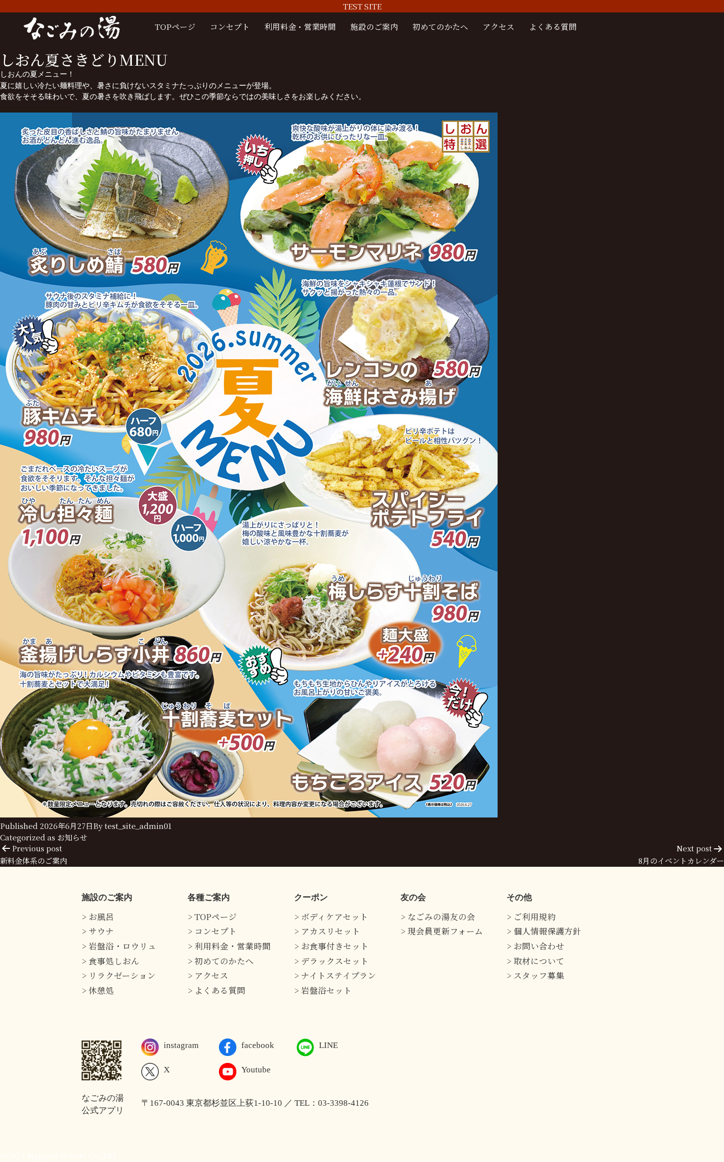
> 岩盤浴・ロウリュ (119, 946)
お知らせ (72, 837)
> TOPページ (212, 917)
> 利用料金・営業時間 (229, 946)
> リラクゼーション (119, 975)
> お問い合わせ (535, 946)
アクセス (499, 26)
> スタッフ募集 (535, 975)
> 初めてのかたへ (221, 961)
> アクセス (208, 975)
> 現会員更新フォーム (442, 931)
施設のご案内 (374, 26)
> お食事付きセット (331, 946)
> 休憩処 (98, 990)
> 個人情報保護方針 (544, 931)
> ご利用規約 (531, 917)
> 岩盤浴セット (323, 990)
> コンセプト (212, 931)
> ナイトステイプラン (335, 975)
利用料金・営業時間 (300, 26)
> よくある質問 (216, 990)
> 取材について (535, 961)
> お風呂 (98, 917)
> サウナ (98, 931)
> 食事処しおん (110, 961)
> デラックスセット (331, 961)
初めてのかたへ (440, 26)
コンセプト (230, 26)
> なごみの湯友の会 (438, 917)
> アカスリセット (327, 931)
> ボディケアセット (331, 917)
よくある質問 (553, 26)
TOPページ (175, 26)
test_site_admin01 (138, 825)
